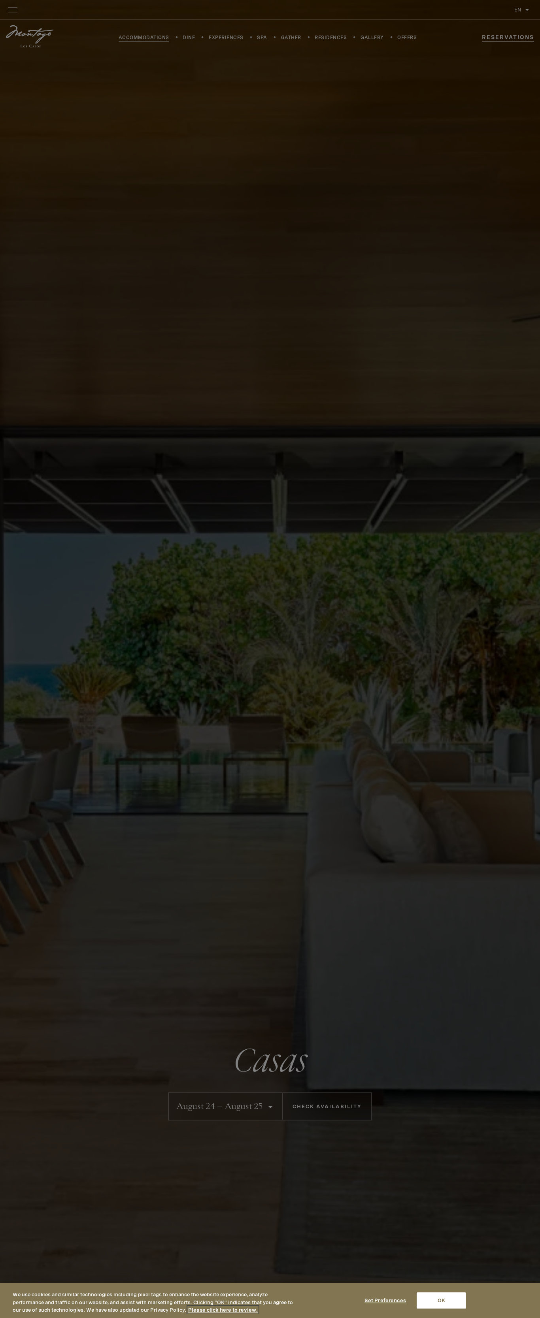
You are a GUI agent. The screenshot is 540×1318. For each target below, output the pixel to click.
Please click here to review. (223, 1310)
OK (441, 1300)
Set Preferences (385, 1300)
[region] (270, 1300)
